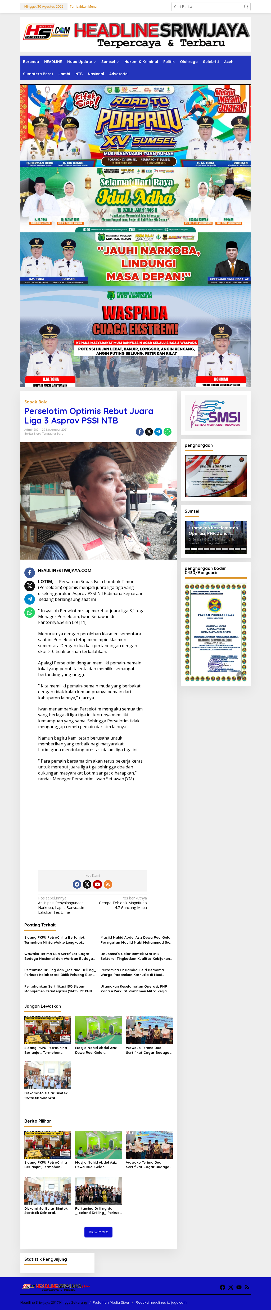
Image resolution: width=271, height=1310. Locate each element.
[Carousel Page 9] (237, 549)
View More (98, 1231)
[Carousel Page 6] (218, 549)
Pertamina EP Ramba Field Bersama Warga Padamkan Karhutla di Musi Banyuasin (132, 972)
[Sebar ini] (140, 432)
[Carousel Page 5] (212, 549)
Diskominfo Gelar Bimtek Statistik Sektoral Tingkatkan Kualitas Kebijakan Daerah (135, 956)
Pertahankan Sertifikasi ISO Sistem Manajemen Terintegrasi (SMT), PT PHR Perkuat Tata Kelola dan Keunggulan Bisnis (58, 988)
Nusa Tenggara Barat (49, 433)
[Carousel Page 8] (231, 549)
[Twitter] (87, 884)
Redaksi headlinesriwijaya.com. (161, 1302)
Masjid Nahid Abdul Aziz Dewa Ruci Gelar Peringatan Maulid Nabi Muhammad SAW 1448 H (136, 939)
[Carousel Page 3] (200, 549)
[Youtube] (97, 884)
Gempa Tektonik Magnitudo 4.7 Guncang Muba (123, 903)
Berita (28, 433)
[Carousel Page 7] (224, 549)
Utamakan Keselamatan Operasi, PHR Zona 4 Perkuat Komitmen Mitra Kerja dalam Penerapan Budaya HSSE (134, 988)
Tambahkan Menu (83, 6)
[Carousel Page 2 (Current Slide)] (193, 549)
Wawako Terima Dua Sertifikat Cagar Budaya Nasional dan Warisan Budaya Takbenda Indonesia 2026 (58, 956)
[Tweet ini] (149, 432)
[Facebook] (77, 884)
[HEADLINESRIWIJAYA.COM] (135, 34)
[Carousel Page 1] (187, 549)
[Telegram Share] (158, 432)
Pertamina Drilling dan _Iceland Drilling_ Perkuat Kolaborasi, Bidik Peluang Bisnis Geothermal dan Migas (60, 972)
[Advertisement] (92, 824)
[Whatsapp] (167, 432)
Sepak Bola (36, 402)
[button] (246, 6)
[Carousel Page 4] (206, 549)
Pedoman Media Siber (111, 1302)
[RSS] (108, 884)
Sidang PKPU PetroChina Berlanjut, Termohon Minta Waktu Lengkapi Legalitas (54, 939)
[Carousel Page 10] (243, 549)
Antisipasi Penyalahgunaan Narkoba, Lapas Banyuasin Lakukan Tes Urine (61, 905)
